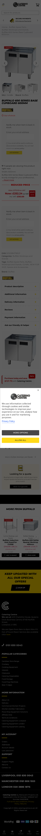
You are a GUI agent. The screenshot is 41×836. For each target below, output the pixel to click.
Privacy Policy (8, 421)
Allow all (20, 440)
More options (20, 433)
